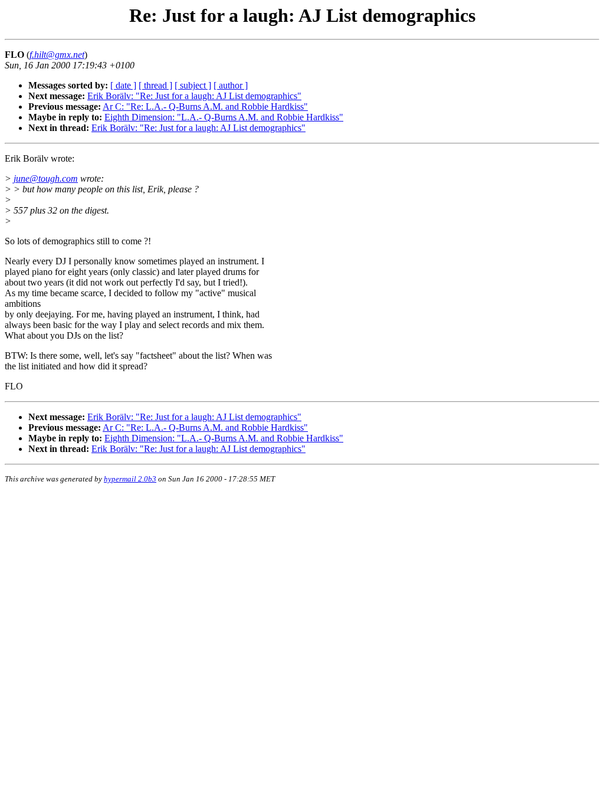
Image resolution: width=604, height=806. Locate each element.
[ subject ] (193, 85)
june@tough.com (46, 178)
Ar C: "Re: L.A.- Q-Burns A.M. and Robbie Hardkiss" (205, 106)
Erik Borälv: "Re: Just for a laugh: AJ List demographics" (194, 96)
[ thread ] (155, 85)
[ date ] (123, 85)
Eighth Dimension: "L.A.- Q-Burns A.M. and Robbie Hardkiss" (223, 117)
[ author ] (231, 85)
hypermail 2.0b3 (130, 478)
